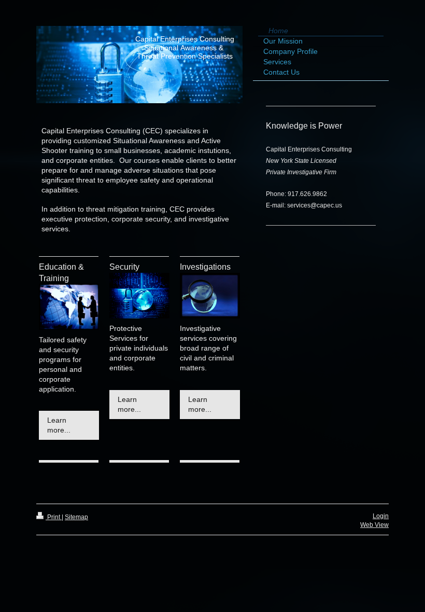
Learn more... (58, 425)
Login (381, 516)
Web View (374, 524)
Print (54, 517)
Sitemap (76, 517)
